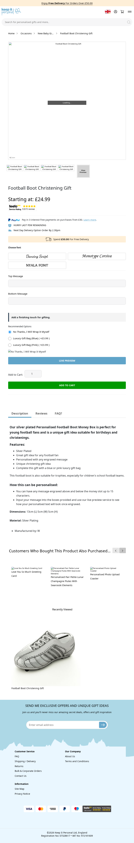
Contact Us (20, 775)
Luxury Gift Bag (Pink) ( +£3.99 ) (31, 344)
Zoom (13, 158)
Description (19, 413)
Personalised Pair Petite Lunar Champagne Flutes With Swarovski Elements (67, 581)
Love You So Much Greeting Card (26, 573)
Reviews (41, 413)
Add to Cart (67, 385)
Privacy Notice (22, 793)
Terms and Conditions (77, 761)
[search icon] (129, 22)
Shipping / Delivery (25, 761)
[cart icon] (122, 11)
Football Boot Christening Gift (27, 688)
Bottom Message (17, 293)
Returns (19, 766)
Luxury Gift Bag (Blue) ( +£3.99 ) (31, 338)
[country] (108, 11)
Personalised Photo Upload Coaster (105, 576)
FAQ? (58, 413)
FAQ (17, 756)
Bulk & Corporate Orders (28, 770)
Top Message (15, 276)
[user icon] (115, 11)
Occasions (26, 33)
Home (11, 33)
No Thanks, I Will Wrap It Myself (31, 331)
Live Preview (67, 360)
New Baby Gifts (46, 33)
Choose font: (14, 273)
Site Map (19, 788)
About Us (70, 756)
